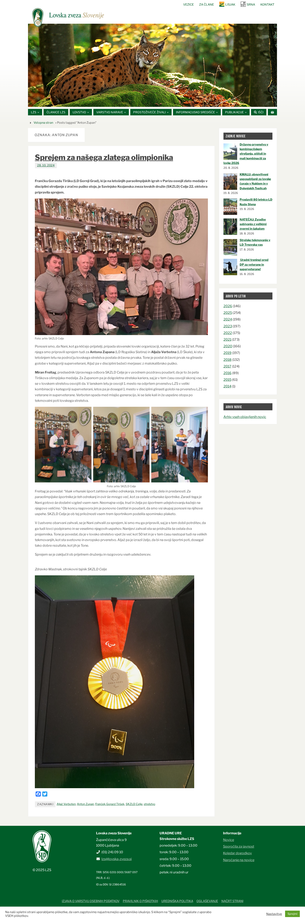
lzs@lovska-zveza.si (116, 859)
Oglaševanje (207, 901)
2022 (227, 333)
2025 (227, 313)
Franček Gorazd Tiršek (109, 804)
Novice (228, 840)
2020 (227, 346)
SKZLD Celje (134, 804)
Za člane (206, 4)
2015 (227, 380)
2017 (227, 366)
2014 (227, 386)
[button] (140, 101)
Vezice (188, 4)
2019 (227, 353)
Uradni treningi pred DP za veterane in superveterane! (254, 264)
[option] (152, 65)
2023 (227, 326)
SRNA (251, 4)
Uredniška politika (177, 901)
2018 (227, 360)
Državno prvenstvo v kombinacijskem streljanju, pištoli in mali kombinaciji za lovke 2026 (245, 154)
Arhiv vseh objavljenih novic (244, 417)
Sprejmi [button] (292, 913)
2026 (227, 306)
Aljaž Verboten (66, 804)
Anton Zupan (85, 804)
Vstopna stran (43, 123)
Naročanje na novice (238, 860)
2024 (227, 319)
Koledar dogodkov (237, 853)
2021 (227, 340)
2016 (227, 373)
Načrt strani (232, 901)
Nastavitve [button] (274, 914)
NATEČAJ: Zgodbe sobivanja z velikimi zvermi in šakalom (253, 224)
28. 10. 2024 (46, 165)
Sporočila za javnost (238, 846)
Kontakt (267, 4)
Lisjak (230, 4)
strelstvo (149, 804)
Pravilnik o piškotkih (140, 901)
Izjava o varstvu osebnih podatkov (91, 901)
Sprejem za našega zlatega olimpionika (104, 157)
